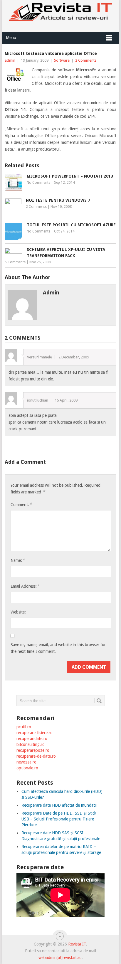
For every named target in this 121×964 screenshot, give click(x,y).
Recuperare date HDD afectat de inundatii (59, 805)
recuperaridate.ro (31, 738)
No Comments (38, 183)
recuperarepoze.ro (32, 750)
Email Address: (25, 586)
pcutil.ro (23, 726)
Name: (18, 560)
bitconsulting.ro (30, 744)
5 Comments (15, 262)
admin (10, 60)
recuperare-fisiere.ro (34, 732)
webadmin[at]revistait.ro (60, 957)
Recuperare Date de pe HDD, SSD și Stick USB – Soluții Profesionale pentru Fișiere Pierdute (58, 819)
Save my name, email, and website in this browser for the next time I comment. (58, 648)
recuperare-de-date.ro (36, 756)
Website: (18, 612)
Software (62, 60)
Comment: (21, 504)
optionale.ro (27, 768)
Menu (11, 37)
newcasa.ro (26, 762)
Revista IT (77, 944)
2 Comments (85, 60)
